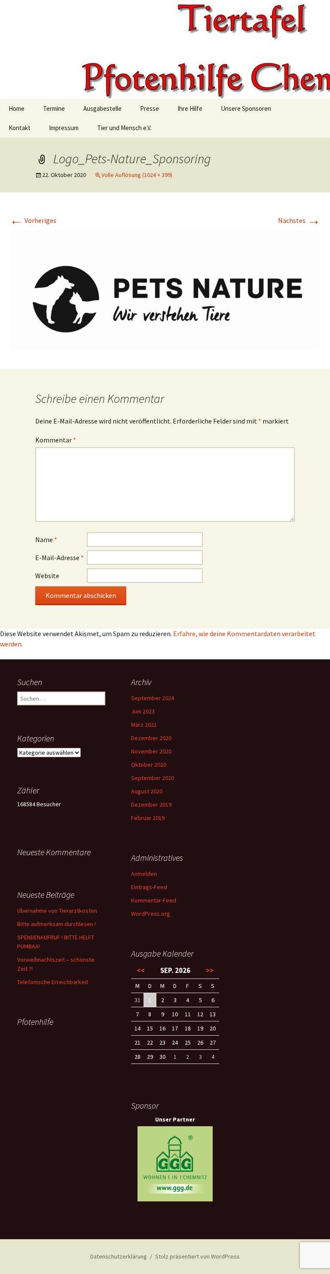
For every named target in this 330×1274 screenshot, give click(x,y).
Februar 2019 (148, 818)
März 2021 (144, 724)
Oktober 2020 (148, 764)
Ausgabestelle (102, 108)
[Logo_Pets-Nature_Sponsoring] (165, 290)
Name (46, 539)
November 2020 (151, 751)
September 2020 (152, 778)
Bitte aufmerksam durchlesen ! (56, 924)
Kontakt (20, 128)
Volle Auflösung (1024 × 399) (136, 175)
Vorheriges (32, 220)
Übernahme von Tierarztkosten (57, 910)
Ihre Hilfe (189, 108)
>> (210, 970)
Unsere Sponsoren (246, 108)
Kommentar (55, 440)
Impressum (64, 128)
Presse (149, 108)
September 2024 (152, 698)
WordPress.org (150, 913)
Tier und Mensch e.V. (124, 128)
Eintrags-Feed (149, 887)
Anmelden (144, 874)
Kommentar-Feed (153, 900)
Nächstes (299, 220)
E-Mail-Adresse (59, 557)
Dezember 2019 (151, 804)
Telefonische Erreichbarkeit (52, 982)
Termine (54, 108)
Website (47, 575)
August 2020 (146, 791)
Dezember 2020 (151, 738)
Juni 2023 (143, 711)
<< (140, 970)
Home (16, 108)
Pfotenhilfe (35, 1021)
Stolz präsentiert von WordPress (197, 1256)
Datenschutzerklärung (118, 1256)
